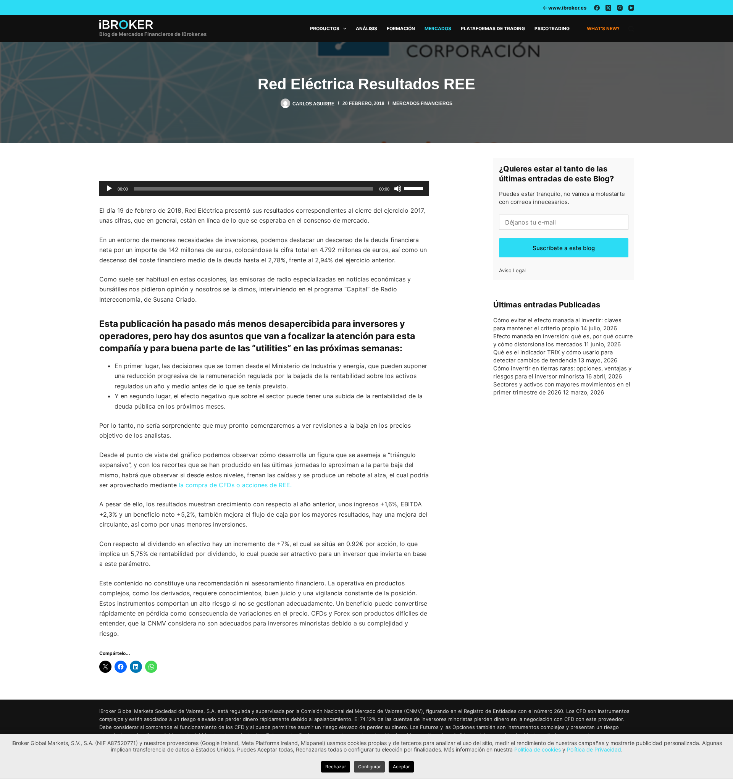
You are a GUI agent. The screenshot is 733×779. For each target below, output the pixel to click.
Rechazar (335, 766)
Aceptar (401, 766)
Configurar (369, 766)
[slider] (414, 188)
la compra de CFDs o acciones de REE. (235, 485)
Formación (401, 28)
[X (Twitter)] (608, 8)
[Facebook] (597, 8)
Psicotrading (552, 28)
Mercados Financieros (422, 103)
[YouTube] (631, 8)
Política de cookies (537, 749)
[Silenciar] (398, 188)
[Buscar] (631, 29)
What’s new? (603, 28)
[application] (264, 188)
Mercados (438, 28)
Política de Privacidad (594, 749)
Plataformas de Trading (493, 28)
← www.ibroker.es (564, 8)
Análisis (366, 28)
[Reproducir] (109, 188)
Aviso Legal (512, 270)
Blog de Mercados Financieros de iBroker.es (153, 34)
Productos (324, 28)
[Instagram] (620, 8)
